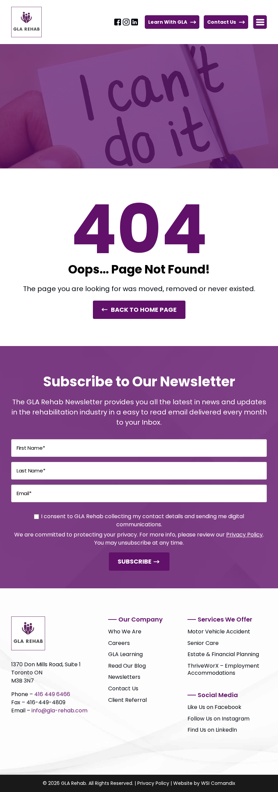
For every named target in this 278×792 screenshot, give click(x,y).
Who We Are (124, 631)
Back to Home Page (144, 309)
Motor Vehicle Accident (218, 631)
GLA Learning (125, 654)
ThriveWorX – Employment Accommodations (223, 669)
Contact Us (221, 22)
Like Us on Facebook (214, 707)
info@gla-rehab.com (59, 710)
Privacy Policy (244, 535)
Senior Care (203, 643)
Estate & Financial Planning (223, 654)
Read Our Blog (127, 666)
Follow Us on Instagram (218, 719)
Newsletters (124, 677)
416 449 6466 (52, 694)
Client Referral (127, 700)
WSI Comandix (218, 783)
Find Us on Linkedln (212, 730)
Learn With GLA (167, 22)
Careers (119, 643)
